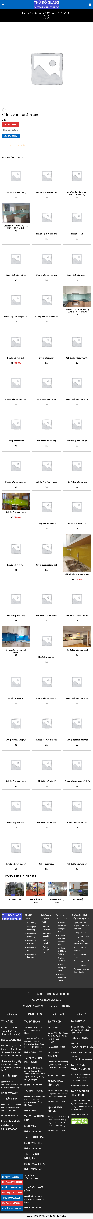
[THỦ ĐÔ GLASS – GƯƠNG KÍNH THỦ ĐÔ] (46, 4)
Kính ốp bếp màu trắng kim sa (15, 317)
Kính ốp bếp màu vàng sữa (15, 740)
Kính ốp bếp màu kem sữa (46, 740)
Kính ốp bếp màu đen (16, 698)
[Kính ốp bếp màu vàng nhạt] (16, 466)
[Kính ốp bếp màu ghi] (46, 341)
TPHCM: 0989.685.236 (11, 1198)
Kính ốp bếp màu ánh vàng (16, 192)
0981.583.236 (82, 1038)
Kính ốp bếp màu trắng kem (46, 192)
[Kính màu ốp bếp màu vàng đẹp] (77, 553)
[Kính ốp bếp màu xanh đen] (46, 217)
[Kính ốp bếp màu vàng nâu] (77, 847)
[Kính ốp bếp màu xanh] (16, 341)
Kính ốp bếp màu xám (15, 441)
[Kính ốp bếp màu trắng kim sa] (16, 300)
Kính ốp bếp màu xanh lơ (15, 864)
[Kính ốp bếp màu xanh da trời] (77, 599)
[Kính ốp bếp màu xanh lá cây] (77, 682)
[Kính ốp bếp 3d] (77, 217)
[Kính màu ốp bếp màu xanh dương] (16, 636)
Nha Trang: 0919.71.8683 (12, 1193)
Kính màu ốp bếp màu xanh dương (15, 651)
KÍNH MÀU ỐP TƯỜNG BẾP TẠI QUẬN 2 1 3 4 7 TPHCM (77, 311)
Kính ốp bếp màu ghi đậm (77, 275)
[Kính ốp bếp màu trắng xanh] (46, 548)
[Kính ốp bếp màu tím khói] (77, 806)
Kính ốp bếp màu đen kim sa (46, 317)
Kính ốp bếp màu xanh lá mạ (77, 399)
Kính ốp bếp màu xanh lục (77, 441)
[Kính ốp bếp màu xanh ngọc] (46, 466)
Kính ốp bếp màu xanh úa (16, 275)
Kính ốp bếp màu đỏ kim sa (46, 616)
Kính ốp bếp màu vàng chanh (77, 650)
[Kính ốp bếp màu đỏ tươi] (46, 806)
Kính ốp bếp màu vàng (15, 565)
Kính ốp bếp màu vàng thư (46, 698)
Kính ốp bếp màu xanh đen (46, 234)
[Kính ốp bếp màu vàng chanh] (77, 636)
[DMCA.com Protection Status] (79, 1121)
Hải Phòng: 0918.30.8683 (12, 1182)
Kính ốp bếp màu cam (46, 657)
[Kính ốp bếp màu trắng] (16, 599)
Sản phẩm (39, 13)
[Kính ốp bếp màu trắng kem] (46, 176)
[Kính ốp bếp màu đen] (16, 682)
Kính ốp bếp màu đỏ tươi (46, 822)
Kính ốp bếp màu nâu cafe (77, 482)
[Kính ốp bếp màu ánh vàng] (16, 176)
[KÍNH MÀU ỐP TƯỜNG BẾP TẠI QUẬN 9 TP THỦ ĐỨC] (16, 213)
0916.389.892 (36, 1085)
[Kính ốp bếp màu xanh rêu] (46, 507)
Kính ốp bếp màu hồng (15, 822)
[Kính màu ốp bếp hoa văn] (46, 383)
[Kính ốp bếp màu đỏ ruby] (46, 424)
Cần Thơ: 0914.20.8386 (11, 1203)
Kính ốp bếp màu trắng (16, 616)
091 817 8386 (10, 124)
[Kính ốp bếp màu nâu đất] (46, 765)
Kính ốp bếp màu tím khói (77, 822)
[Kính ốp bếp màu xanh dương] (77, 341)
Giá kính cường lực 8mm (62, 968)
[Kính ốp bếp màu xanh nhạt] (77, 723)
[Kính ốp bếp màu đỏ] (46, 847)
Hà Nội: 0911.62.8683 (10, 1177)
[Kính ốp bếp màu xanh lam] (46, 259)
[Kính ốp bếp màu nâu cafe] (77, 466)
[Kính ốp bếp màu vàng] (16, 548)
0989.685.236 (59, 1047)
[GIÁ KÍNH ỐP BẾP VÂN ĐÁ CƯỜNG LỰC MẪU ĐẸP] (77, 176)
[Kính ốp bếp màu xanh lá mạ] (77, 383)
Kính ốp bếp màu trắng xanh (46, 565)
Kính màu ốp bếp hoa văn (46, 399)
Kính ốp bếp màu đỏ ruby (46, 441)
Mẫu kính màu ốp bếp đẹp (59, 13)
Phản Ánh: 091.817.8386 (11, 1208)
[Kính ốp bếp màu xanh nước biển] (77, 765)
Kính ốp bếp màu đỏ (46, 864)
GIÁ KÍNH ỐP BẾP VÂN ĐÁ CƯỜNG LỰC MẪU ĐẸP (77, 193)
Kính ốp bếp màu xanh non (16, 512)
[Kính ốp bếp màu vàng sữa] (16, 723)
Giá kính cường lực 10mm (62, 977)
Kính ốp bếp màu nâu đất (46, 781)
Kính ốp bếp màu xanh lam (46, 275)
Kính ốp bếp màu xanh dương (77, 358)
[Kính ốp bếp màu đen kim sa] (46, 300)
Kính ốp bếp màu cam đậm (77, 523)
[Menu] (3, 4)
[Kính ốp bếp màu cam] (46, 640)
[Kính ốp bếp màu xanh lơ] (16, 847)
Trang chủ (26, 13)
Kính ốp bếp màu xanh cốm (15, 399)
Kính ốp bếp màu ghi (46, 358)
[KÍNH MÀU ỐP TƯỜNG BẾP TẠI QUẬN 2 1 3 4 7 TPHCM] (77, 296)
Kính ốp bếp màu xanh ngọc (46, 482)
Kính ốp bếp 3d (77, 234)
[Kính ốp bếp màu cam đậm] (77, 507)
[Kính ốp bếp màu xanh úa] (16, 259)
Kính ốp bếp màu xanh (15, 358)
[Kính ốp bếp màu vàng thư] (46, 682)
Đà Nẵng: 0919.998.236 (11, 1187)
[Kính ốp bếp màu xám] (16, 424)
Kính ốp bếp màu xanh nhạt (77, 740)
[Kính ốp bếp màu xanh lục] (77, 424)
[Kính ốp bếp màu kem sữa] (46, 723)
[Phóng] (4, 110)
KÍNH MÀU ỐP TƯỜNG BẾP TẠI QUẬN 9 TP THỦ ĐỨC (15, 227)
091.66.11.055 (36, 1052)
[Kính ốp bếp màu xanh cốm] (16, 383)
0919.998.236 (82, 1086)
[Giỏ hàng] (90, 4)
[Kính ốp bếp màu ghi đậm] (77, 259)
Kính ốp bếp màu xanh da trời (77, 616)
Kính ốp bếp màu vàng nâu (77, 864)
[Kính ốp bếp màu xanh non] (16, 501)
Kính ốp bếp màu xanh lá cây (77, 698)
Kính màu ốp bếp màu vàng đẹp (77, 574)
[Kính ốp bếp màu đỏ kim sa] (46, 599)
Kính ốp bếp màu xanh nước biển (77, 781)
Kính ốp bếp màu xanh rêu (46, 523)
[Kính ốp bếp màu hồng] (16, 806)
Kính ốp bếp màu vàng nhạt (15, 482)
